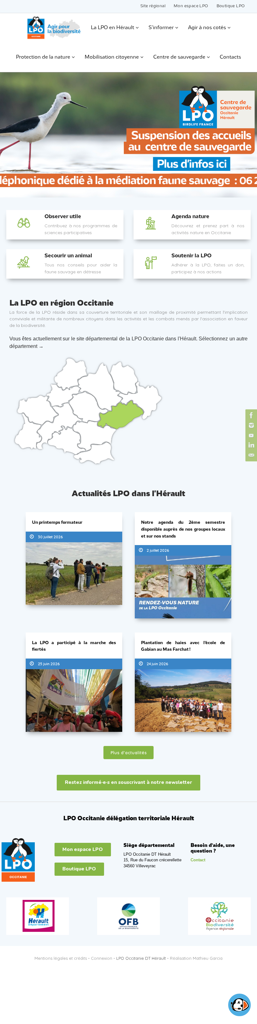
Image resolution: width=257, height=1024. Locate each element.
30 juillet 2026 (50, 536)
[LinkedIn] (250, 445)
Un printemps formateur (57, 523)
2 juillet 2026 (158, 550)
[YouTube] (250, 435)
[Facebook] (250, 415)
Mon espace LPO (191, 6)
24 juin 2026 (157, 662)
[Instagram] (250, 425)
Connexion (101, 955)
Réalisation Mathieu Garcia (196, 955)
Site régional (152, 6)
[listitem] (63, 395)
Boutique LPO (231, 6)
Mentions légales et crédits (60, 955)
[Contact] (250, 455)
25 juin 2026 (49, 662)
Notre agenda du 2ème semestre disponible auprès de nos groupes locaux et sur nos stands (183, 529)
